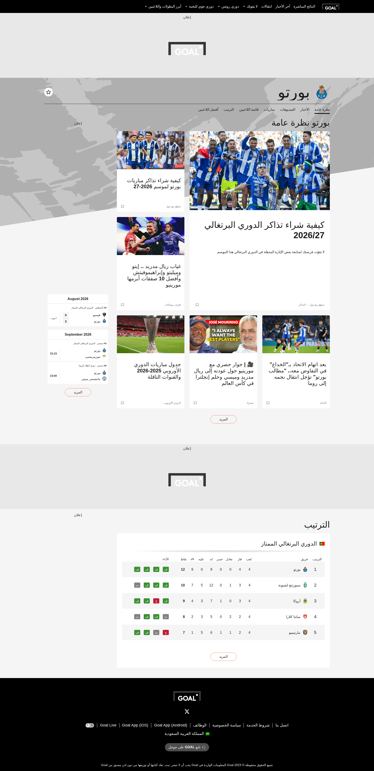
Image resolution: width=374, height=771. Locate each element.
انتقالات (266, 6)
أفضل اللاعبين (208, 109)
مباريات (269, 109)
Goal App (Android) (170, 725)
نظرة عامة (322, 109)
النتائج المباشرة (304, 6)
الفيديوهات (287, 109)
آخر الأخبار (282, 6)
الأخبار (304, 109)
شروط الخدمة (258, 725)
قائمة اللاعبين (249, 109)
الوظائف (199, 725)
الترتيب (229, 109)
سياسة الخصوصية (226, 725)
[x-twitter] (187, 712)
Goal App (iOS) (135, 725)
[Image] (260, 170)
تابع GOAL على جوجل (184, 747)
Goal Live (108, 725)
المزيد (223, 419)
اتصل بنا (282, 725)
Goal (230, 765)
